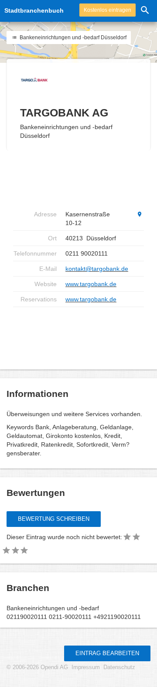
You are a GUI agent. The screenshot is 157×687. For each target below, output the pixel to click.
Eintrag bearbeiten (107, 653)
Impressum (86, 667)
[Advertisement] (83, 179)
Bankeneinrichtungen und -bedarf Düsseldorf (72, 37)
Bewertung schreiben (53, 519)
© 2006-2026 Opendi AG (37, 667)
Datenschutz (119, 667)
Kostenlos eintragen (107, 10)
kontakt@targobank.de (96, 268)
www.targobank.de (90, 283)
